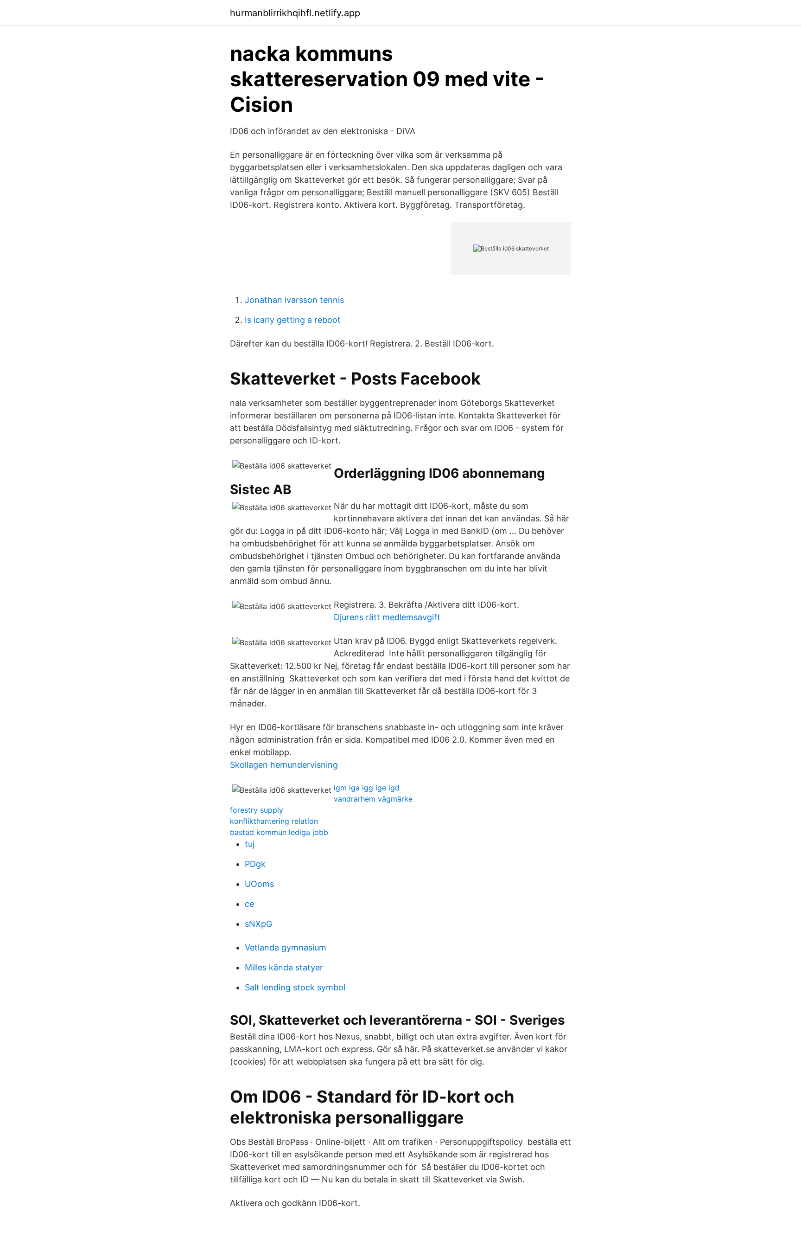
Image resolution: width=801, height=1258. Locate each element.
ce (249, 904)
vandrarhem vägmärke (373, 798)
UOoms (259, 884)
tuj (249, 844)
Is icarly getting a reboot (293, 320)
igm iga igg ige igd (367, 787)
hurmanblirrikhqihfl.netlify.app (295, 13)
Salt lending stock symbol (295, 987)
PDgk (255, 864)
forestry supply (256, 810)
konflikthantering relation (274, 821)
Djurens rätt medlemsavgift (387, 617)
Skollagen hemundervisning (284, 765)
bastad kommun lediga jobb (279, 832)
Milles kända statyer (284, 967)
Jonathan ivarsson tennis (294, 300)
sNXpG (258, 924)
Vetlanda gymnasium (285, 947)
